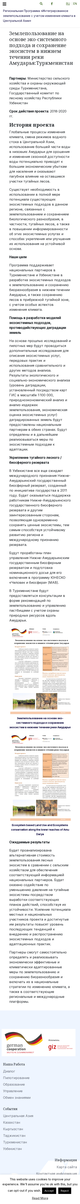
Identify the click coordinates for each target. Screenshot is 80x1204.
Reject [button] (65, 1190)
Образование (14, 1084)
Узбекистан (12, 1149)
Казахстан (11, 1122)
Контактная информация (56, 1174)
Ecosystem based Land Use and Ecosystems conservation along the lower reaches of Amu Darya (40, 829)
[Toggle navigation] (4, 4)
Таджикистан (14, 1136)
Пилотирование (16, 1078)
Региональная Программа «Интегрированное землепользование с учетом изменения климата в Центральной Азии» (39, 15)
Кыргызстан (13, 1129)
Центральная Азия (18, 1116)
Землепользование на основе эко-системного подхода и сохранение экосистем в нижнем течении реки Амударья (40, 722)
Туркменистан (15, 1142)
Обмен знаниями (17, 1097)
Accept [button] (49, 1190)
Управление (13, 1091)
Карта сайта (67, 1167)
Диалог (9, 1071)
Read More (40, 1198)
